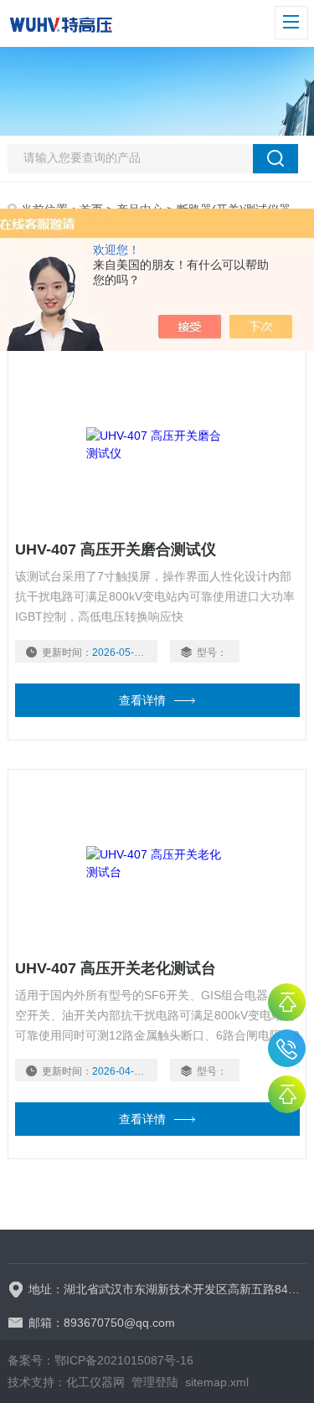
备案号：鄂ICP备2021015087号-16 (100, 1360)
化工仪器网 (95, 1382)
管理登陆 (154, 1382)
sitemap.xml (217, 1382)
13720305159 (287, 1048)
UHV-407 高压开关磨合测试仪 (115, 549)
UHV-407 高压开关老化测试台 (115, 968)
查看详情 (142, 700)
